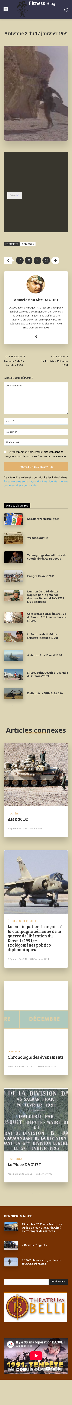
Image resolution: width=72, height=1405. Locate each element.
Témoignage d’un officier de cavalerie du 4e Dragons (46, 556)
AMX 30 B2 (18, 819)
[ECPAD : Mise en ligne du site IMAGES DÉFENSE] (11, 1262)
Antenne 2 (28, 244)
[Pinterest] (37, 260)
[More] (55, 260)
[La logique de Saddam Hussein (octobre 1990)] (13, 636)
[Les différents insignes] (13, 519)
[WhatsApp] (46, 260)
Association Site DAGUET (36, 299)
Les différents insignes (43, 519)
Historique (15, 1159)
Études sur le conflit (22, 921)
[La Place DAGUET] (36, 1120)
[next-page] (12, 705)
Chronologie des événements (36, 1057)
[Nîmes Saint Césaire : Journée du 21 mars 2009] (13, 674)
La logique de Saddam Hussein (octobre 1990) (42, 636)
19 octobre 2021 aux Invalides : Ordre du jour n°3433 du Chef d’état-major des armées (42, 1227)
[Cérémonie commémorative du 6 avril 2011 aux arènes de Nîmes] (13, 617)
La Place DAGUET (24, 1164)
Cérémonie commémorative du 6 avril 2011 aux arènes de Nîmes (47, 617)
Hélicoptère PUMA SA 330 (45, 693)
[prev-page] (6, 705)
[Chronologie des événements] (36, 1013)
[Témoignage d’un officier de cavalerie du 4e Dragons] (13, 557)
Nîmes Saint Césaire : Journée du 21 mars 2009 (47, 674)
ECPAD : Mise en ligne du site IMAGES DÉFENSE (41, 1261)
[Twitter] (28, 260)
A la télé (13, 813)
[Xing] (36, 335)
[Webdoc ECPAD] (13, 538)
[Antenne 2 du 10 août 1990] (13, 655)
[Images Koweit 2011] (13, 576)
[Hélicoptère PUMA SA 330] (13, 693)
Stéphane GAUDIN (17, 828)
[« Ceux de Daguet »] (11, 1245)
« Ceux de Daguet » (34, 1245)
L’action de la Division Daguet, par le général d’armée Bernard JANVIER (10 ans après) (46, 596)
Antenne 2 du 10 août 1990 (44, 655)
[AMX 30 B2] (36, 775)
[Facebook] (20, 260)
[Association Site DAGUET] (36, 284)
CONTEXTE (14, 1051)
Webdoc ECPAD (37, 538)
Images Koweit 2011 (40, 576)
